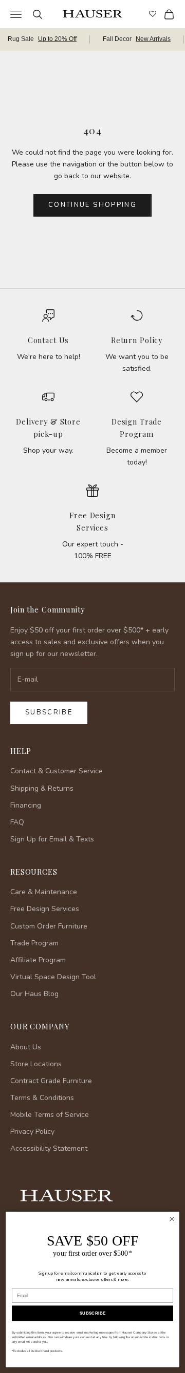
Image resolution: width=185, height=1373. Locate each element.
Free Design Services (44, 909)
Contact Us (48, 340)
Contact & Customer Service (56, 771)
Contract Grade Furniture (51, 1081)
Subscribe (48, 712)
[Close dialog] (172, 1219)
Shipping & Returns (41, 788)
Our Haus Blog (34, 994)
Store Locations (36, 1064)
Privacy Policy (32, 1131)
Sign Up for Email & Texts (52, 839)
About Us (25, 1047)
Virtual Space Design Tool (53, 977)
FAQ (17, 822)
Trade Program (34, 943)
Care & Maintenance (43, 892)
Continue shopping (92, 204)
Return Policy (136, 340)
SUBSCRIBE (93, 1313)
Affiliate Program (38, 960)
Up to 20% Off (57, 39)
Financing (25, 805)
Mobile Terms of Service (49, 1114)
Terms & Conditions (42, 1098)
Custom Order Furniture (48, 926)
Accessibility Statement (48, 1148)
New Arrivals (153, 39)
